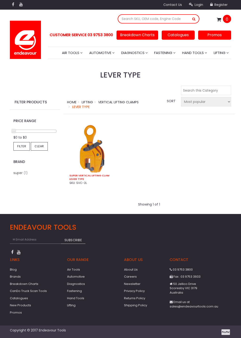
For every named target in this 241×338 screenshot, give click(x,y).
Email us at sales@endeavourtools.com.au (194, 304)
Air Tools (71, 52)
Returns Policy (134, 298)
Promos (214, 35)
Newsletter (132, 284)
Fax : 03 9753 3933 (187, 276)
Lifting (220, 52)
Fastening (163, 52)
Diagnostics (133, 52)
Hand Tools (193, 52)
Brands (15, 276)
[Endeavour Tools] (25, 38)
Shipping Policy (135, 305)
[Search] (194, 19)
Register (220, 4)
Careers (130, 276)
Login (198, 4)
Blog (13, 269)
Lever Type (81, 107)
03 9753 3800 (182, 269)
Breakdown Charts (137, 35)
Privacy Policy (134, 291)
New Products (20, 305)
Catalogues (178, 35)
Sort (171, 101)
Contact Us (172, 4)
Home (71, 102)
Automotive (100, 52)
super (20, 173)
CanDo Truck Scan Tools (28, 291)
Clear (39, 146)
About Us (131, 269)
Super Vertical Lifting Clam (89, 175)
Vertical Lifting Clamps (118, 102)
